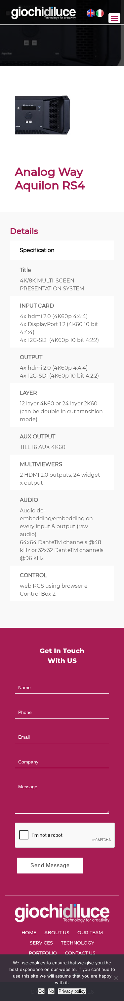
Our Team (90, 933)
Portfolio (43, 953)
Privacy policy (72, 991)
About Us (56, 933)
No (51, 991)
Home (28, 933)
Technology (77, 943)
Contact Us (80, 953)
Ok (41, 991)
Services (41, 943)
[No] (115, 978)
